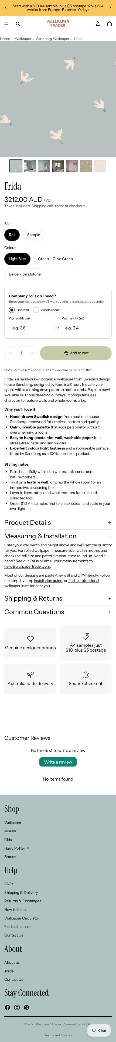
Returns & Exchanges (22, 900)
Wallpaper (23, 38)
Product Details (27, 522)
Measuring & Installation (40, 536)
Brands (10, 856)
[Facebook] (7, 1007)
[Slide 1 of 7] (16, 166)
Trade (9, 970)
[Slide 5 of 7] (72, 166)
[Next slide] (110, 8)
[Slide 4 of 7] (58, 166)
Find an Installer (17, 926)
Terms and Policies (58, 1035)
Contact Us (13, 934)
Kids (8, 839)
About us (12, 962)
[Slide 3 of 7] (44, 166)
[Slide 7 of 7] (100, 166)
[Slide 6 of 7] (86, 166)
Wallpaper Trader (48, 1024)
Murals (10, 831)
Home (5, 38)
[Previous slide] (6, 8)
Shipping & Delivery (21, 892)
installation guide (48, 580)
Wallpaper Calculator (21, 917)
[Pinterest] (26, 1007)
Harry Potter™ (16, 848)
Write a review (58, 762)
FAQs (8, 883)
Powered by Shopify (77, 1024)
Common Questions (34, 612)
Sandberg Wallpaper (52, 38)
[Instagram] (17, 1007)
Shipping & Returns (33, 598)
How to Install (15, 909)
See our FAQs (27, 561)
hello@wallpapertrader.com (27, 566)
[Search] (18, 24)
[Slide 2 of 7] (30, 166)
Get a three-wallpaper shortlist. (68, 370)
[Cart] (109, 24)
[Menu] (6, 24)
